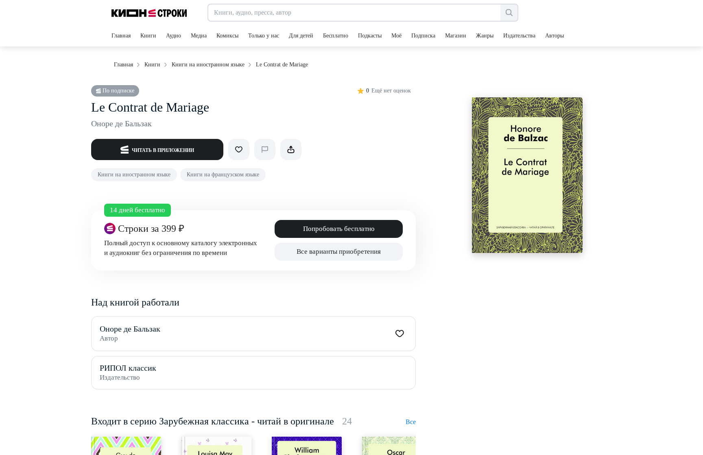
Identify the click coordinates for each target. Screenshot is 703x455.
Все (411, 421)
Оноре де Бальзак (121, 123)
